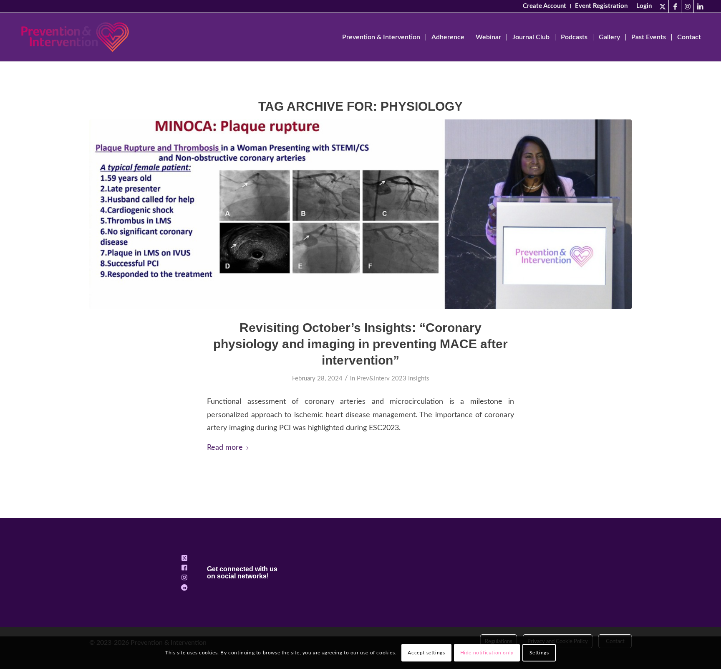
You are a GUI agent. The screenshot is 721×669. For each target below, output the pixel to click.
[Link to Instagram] (687, 6)
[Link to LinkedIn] (700, 6)
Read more (225, 447)
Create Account (544, 6)
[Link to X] (662, 6)
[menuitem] (545, 6)
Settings (539, 652)
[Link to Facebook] (675, 6)
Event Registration (601, 6)
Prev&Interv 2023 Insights (393, 378)
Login (644, 6)
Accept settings (426, 652)
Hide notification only (487, 652)
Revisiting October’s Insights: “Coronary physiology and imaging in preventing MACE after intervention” (360, 344)
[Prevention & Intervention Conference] (75, 37)
